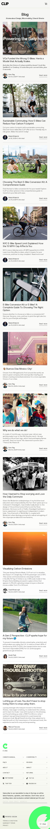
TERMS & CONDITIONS (10, 821)
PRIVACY (5, 825)
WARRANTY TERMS (9, 823)
